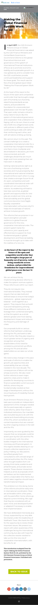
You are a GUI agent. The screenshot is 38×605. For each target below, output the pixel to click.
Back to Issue (19, 571)
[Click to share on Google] (9, 589)
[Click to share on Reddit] (29, 589)
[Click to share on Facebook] (17, 589)
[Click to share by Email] (25, 589)
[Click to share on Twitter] (13, 589)
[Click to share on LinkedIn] (21, 589)
